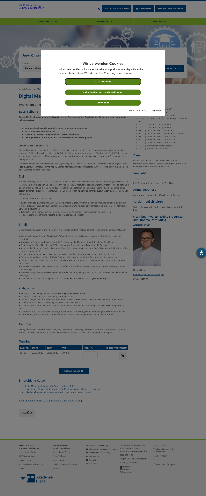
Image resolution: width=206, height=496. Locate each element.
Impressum (157, 110)
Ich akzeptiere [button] (103, 81)
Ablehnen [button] (103, 102)
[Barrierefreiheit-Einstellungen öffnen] (201, 252)
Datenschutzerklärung (137, 110)
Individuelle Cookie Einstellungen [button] (103, 92)
